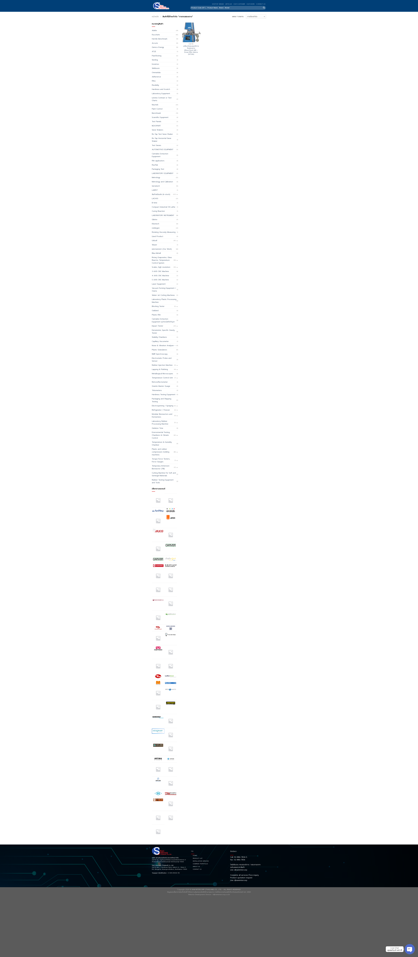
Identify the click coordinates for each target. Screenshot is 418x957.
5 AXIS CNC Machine (160, 279)
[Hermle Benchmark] (158, 638)
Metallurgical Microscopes (162, 373)
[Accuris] (158, 500)
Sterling (155, 60)
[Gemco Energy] (170, 604)
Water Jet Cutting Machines (163, 295)
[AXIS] (158, 531)
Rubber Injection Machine (162, 365)
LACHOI (155, 198)
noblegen (156, 228)
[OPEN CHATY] (410, 949)
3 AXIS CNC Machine (160, 271)
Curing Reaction (158, 211)
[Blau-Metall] (158, 549)
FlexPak (155, 165)
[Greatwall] (158, 628)
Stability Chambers (159, 337)
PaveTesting (156, 55)
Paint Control (157, 109)
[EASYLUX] (170, 565)
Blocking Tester (158, 306)
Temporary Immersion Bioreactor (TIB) (160, 467)
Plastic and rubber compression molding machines (160, 452)
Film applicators (158, 160)
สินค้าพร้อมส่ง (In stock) (161, 194)
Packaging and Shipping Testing (161, 400)
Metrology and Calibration (162, 181)
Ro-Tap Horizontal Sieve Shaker (161, 139)
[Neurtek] (170, 721)
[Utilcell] (158, 818)
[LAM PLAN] (158, 676)
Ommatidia (156, 72)
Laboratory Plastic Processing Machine (164, 301)
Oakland (155, 310)
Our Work (251, 4)
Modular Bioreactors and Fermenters (162, 415)
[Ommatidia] (170, 749)
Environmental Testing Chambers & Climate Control (161, 435)
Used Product (157, 236)
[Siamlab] (170, 793)
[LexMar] (170, 676)
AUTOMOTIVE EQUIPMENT (162, 149)
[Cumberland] (158, 565)
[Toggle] (177, 194)
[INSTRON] (158, 648)
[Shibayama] (158, 793)
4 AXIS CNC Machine (160, 275)
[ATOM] (170, 517)
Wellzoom (156, 68)
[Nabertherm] (170, 703)
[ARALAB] (170, 510)
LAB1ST (155, 190)
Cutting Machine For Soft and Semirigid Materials (164, 474)
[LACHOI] (170, 666)
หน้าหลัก (155, 16)
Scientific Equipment (160, 117)
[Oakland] (158, 745)
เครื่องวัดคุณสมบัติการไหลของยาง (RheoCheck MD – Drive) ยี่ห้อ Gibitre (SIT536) (191, 50)
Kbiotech (155, 223)
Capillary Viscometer (160, 341)
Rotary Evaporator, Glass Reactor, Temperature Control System (162, 260)
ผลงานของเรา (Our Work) (162, 249)
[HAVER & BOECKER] (170, 628)
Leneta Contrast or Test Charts (162, 99)
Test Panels (156, 121)
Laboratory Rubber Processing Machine (160, 422)
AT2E (154, 51)
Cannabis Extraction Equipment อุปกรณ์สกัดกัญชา (163, 320)
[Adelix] (170, 500)
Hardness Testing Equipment (163, 394)
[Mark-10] (170, 683)
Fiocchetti (156, 34)
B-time (154, 202)
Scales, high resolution (161, 267)
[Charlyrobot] (170, 559)
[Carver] (170, 545)
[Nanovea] (158, 717)
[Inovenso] (170, 634)
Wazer (154, 244)
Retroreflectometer (160, 382)
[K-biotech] (170, 652)
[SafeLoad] (158, 779)
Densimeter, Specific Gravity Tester (163, 331)
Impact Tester (157, 326)
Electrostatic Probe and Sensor (161, 359)
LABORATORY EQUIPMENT (162, 173)
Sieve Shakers (157, 130)
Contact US (260, 4)
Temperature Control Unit (162, 377)
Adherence (156, 76)
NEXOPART (156, 125)
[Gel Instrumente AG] (158, 600)
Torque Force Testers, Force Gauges (161, 460)
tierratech (156, 186)
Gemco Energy (158, 47)
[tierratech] (170, 804)
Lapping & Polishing (160, 369)
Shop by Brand (218, 4)
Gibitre (154, 219)
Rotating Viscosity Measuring (163, 232)
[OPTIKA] (158, 759)
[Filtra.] (170, 576)
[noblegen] (170, 735)
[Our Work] (158, 769)
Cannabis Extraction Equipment (160, 155)
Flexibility (155, 85)
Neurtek (155, 104)
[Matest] (158, 693)
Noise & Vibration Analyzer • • (164, 345)
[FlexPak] (170, 590)
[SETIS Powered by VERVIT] (170, 783)
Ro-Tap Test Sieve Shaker (162, 134)
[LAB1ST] (158, 666)
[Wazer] (170, 818)
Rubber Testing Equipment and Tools (163, 481)
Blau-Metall (156, 253)
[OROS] (170, 759)
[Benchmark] (170, 535)
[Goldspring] (170, 614)
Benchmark (156, 113)
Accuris (155, 43)
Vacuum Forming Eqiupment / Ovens (164, 289)
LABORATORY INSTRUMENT (163, 215)
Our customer (239, 4)
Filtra (153, 81)
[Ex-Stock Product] (158, 576)
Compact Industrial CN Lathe (163, 207)
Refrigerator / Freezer (161, 410)
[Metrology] (158, 707)
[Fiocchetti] (158, 590)
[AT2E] (158, 521)
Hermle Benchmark (159, 39)
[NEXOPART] (158, 731)
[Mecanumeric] (170, 689)
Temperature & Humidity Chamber (162, 443)
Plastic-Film (156, 315)
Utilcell (154, 240)
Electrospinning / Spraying (162, 405)
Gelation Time (157, 428)
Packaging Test (158, 169)
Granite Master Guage (161, 386)
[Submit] (264, 8)
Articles (228, 4)
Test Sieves (156, 145)
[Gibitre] (158, 618)
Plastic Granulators (159, 349)
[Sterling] (158, 800)
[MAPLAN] (158, 683)
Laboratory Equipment (161, 93)
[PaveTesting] (170, 769)
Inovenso (155, 64)
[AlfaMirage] (158, 510)
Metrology (156, 177)
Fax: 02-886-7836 (237, 859)
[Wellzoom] (158, 832)
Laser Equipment (159, 284)
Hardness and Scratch (161, 89)
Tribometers (157, 390)
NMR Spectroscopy (160, 354)
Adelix (154, 30)
